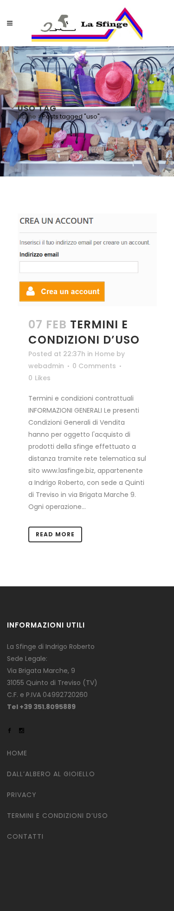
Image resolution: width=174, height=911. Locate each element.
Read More (55, 534)
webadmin (46, 366)
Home (27, 116)
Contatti (25, 836)
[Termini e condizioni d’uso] (87, 260)
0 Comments (94, 366)
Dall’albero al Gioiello (51, 774)
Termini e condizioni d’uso (84, 332)
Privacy (22, 794)
